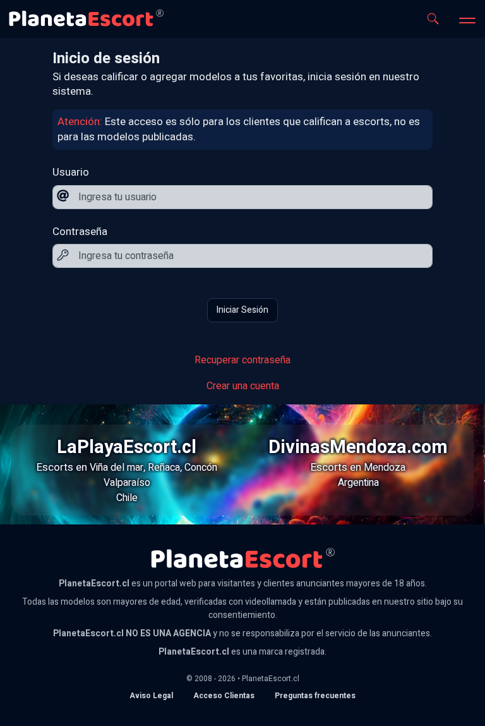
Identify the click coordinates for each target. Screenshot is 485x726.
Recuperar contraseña (242, 360)
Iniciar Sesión (242, 310)
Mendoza (384, 467)
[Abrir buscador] (433, 18)
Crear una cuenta (243, 386)
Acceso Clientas (223, 695)
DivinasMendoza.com (358, 447)
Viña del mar (116, 467)
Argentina (358, 482)
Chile (127, 497)
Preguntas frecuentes (315, 695)
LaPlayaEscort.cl (126, 447)
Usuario (70, 172)
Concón (200, 467)
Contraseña (79, 231)
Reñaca (164, 467)
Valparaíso (127, 482)
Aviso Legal (151, 695)
